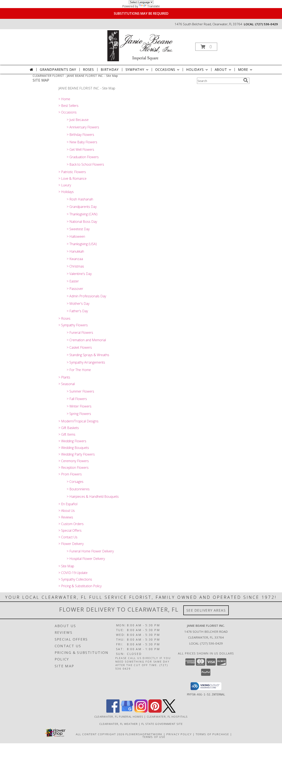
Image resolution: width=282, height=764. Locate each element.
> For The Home (79, 370)
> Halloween (76, 236)
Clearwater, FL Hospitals (167, 716)
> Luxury (64, 185)
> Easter (73, 281)
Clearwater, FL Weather (118, 724)
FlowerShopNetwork (144, 734)
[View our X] (169, 711)
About (221, 69)
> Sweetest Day (78, 229)
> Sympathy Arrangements (86, 362)
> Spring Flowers (79, 413)
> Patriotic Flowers (72, 172)
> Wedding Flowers (72, 441)
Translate (153, 6)
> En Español (67, 504)
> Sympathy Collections (75, 579)
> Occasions (67, 112)
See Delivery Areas (206, 610)
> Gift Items (66, 434)
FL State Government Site (162, 724)
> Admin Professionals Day (86, 296)
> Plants (64, 377)
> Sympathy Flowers (73, 325)
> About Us (66, 510)
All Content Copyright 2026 (100, 734)
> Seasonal (66, 384)
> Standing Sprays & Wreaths (88, 355)
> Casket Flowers (79, 347)
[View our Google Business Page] (127, 711)
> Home (64, 99)
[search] (245, 80)
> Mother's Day (78, 303)
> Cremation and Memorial (86, 340)
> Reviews (65, 517)
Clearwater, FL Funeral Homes (118, 716)
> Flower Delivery (71, 543)
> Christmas (75, 266)
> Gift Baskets (68, 427)
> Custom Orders (71, 524)
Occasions (165, 69)
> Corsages (75, 481)
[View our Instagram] (141, 711)
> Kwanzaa (75, 259)
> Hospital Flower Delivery (86, 558)
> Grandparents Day (82, 206)
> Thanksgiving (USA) (82, 244)
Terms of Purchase (212, 734)
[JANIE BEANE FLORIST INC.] (140, 45)
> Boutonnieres (78, 489)
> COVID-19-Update (73, 572)
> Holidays (66, 191)
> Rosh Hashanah (80, 199)
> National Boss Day (82, 221)
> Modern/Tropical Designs (78, 421)
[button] (206, 47)
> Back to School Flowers (85, 164)
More (243, 69)
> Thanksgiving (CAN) (82, 214)
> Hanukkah (75, 251)
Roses (88, 69)
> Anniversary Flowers (83, 127)
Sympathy (135, 69)
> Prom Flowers (70, 474)
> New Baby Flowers (82, 142)
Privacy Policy (179, 734)
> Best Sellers (68, 105)
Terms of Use (153, 737)
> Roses (64, 318)
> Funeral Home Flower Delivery (90, 551)
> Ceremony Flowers (73, 461)
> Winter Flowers (79, 406)
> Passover (75, 288)
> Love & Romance (72, 178)
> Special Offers (70, 530)
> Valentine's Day (79, 273)
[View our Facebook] (113, 711)
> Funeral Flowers (80, 332)
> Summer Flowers (80, 391)
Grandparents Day (58, 69)
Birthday (109, 69)
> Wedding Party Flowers (76, 454)
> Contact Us (67, 537)
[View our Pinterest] (155, 711)
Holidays (195, 69)
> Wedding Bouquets (73, 447)
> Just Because (78, 119)
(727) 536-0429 (266, 24)
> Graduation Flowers (83, 157)
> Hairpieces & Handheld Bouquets (93, 496)
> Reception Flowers (73, 467)
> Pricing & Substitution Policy (80, 586)
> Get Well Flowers (80, 149)
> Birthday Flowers (80, 134)
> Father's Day (77, 311)
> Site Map (66, 566)
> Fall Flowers (77, 398)
